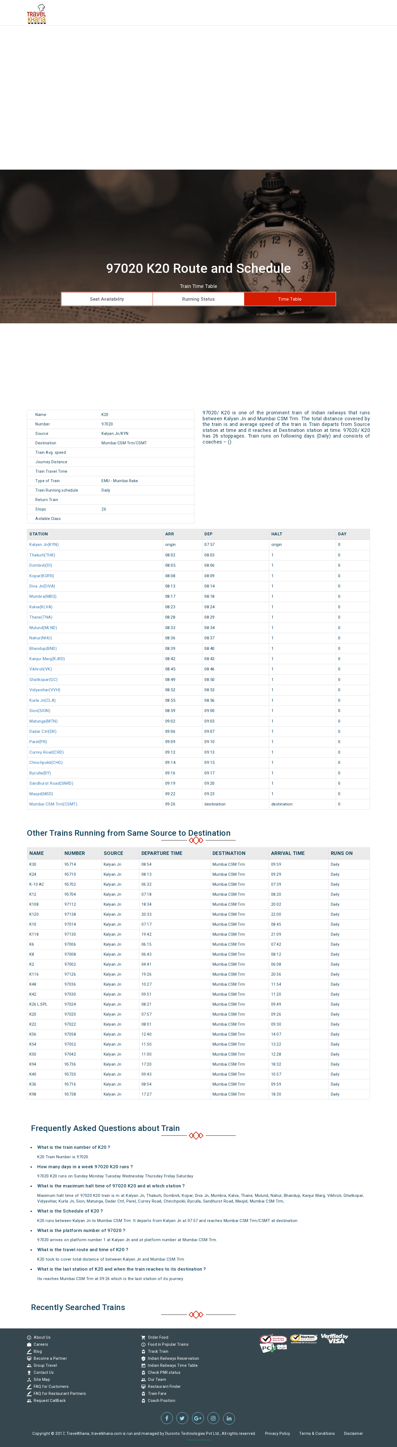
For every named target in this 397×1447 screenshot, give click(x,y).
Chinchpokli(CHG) (46, 762)
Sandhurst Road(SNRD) (51, 783)
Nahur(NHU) (40, 638)
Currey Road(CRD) (46, 752)
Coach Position (160, 1400)
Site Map (40, 1379)
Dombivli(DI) (40, 565)
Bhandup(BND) (43, 648)
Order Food (156, 1337)
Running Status (198, 299)
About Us (41, 1337)
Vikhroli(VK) (40, 669)
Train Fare (155, 1393)
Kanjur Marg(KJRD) (47, 658)
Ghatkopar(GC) (43, 679)
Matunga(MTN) (43, 721)
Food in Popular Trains (167, 1344)
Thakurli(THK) (42, 555)
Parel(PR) (38, 741)
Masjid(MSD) (41, 793)
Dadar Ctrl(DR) (42, 731)
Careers (39, 1344)
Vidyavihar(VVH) (44, 689)
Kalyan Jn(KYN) (44, 544)
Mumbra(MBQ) (43, 596)
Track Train (157, 1351)
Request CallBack (48, 1400)
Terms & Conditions (317, 1433)
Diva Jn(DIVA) (42, 586)
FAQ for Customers (50, 1386)
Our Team (155, 1379)
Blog (36, 1351)
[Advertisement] (162, 38)
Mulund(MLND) (43, 627)
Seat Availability (107, 299)
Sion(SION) (39, 710)
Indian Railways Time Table (171, 1365)
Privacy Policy (277, 1433)
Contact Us (42, 1372)
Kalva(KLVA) (41, 607)
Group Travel (44, 1365)
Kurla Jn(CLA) (42, 700)
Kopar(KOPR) (41, 575)
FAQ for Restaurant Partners (58, 1393)
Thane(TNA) (40, 617)
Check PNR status (162, 1372)
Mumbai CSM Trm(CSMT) (53, 804)
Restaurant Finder (163, 1386)
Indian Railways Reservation (172, 1358)
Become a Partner (49, 1358)
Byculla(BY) (40, 773)
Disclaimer (353, 1433)
